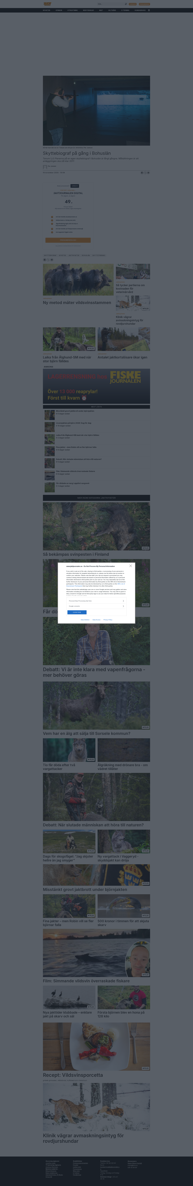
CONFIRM (77, 612)
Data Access (96, 620)
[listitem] (96, 601)
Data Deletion (85, 620)
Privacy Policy (108, 620)
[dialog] (96, 593)
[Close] (131, 566)
